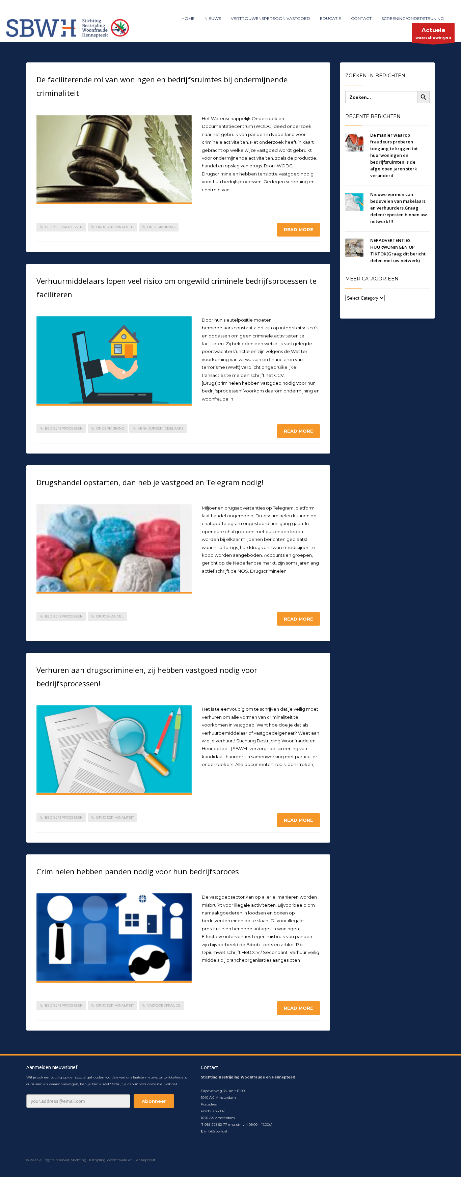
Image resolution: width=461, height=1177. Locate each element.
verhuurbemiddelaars (160, 428)
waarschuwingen (433, 33)
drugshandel (110, 616)
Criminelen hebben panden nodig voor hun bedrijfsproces (137, 871)
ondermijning (161, 227)
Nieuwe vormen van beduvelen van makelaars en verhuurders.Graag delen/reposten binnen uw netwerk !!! (398, 207)
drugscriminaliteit (115, 227)
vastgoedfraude (164, 1005)
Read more (298, 229)
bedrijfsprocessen (64, 227)
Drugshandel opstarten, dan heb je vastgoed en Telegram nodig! (150, 482)
